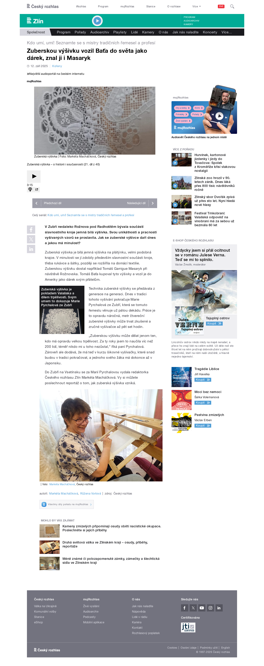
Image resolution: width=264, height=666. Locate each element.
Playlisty (120, 32)
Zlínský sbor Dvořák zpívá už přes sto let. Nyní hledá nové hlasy (214, 201)
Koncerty (210, 32)
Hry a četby (181, 108)
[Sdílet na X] (31, 239)
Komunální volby (45, 611)
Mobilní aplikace (94, 622)
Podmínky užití (209, 647)
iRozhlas (81, 6)
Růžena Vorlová (90, 493)
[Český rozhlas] (43, 6)
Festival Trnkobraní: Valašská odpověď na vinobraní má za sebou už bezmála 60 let (214, 219)
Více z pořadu (183, 149)
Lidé (134, 32)
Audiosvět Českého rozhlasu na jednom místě (199, 137)
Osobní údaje (189, 647)
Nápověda (139, 611)
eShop (38, 622)
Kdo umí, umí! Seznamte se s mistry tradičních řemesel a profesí (91, 215)
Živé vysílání (182, 121)
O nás (163, 32)
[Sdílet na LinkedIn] (31, 249)
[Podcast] (30, 189)
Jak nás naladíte (186, 32)
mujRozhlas (127, 6)
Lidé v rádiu (139, 617)
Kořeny (57, 66)
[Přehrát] (34, 176)
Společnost (36, 32)
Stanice (150, 6)
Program (103, 6)
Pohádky (180, 114)
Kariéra (136, 622)
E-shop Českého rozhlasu (193, 240)
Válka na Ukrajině (45, 606)
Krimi (197, 108)
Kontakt (137, 627)
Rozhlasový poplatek (146, 633)
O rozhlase (173, 6)
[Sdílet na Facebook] (31, 229)
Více (227, 32)
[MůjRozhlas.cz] (34, 81)
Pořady (80, 32)
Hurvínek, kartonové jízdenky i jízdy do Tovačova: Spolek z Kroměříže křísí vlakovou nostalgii (214, 163)
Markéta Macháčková (81, 156)
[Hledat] (232, 6)
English (225, 647)
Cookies (172, 647)
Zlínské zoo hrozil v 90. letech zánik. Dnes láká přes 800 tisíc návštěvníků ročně (214, 184)
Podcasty (89, 617)
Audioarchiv (191, 21)
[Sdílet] (36, 189)
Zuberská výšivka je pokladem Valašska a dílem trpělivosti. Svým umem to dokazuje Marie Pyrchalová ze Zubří (60, 297)
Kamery (188, 24)
